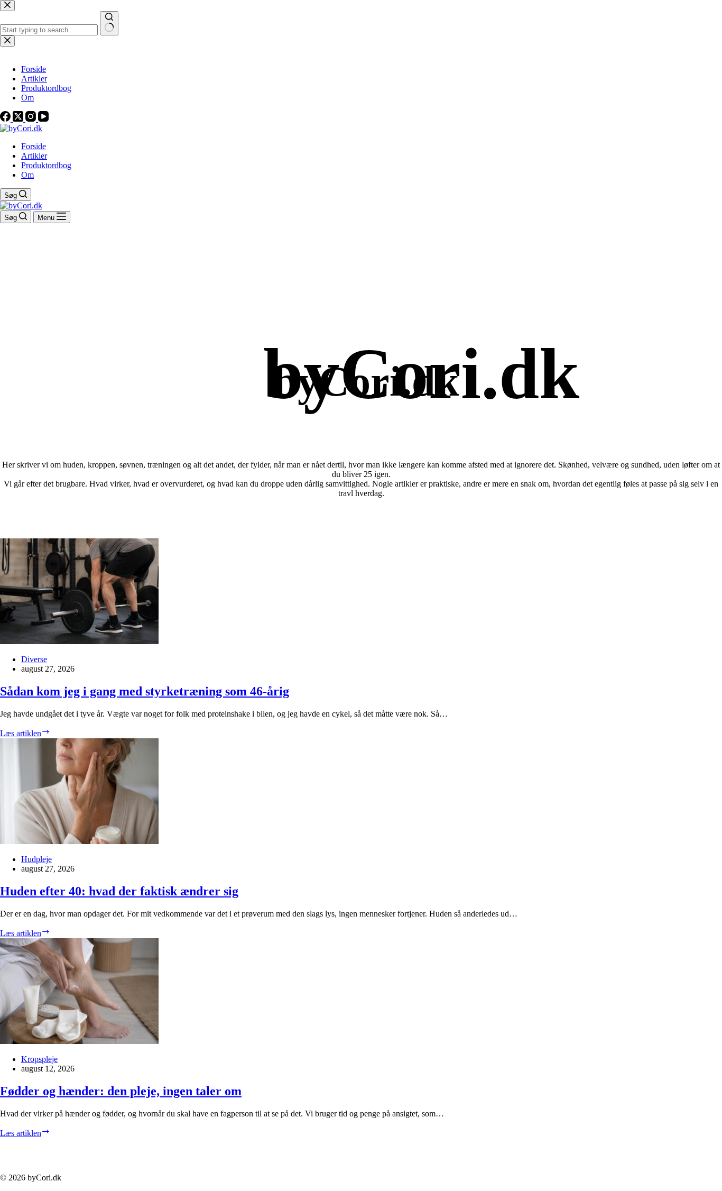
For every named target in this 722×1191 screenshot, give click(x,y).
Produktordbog (46, 165)
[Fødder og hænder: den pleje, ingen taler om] (79, 1041)
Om (27, 174)
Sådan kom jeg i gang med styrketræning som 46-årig (144, 691)
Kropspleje (39, 1059)
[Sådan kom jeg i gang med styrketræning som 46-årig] (79, 641)
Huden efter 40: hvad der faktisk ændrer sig (119, 891)
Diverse (34, 659)
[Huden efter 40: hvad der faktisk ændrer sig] (79, 841)
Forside (33, 146)
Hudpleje (36, 859)
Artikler (34, 155)
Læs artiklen (25, 733)
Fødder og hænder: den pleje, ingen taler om (121, 1091)
